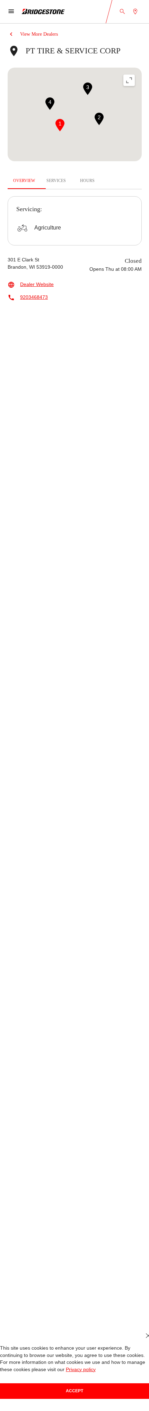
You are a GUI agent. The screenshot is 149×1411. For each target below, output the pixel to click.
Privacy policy (81, 1369)
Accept (74, 1390)
